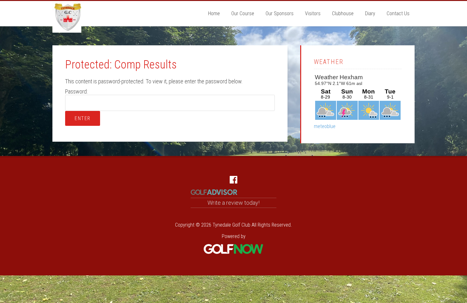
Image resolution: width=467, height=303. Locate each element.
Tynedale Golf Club (66, 17)
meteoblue (324, 126)
